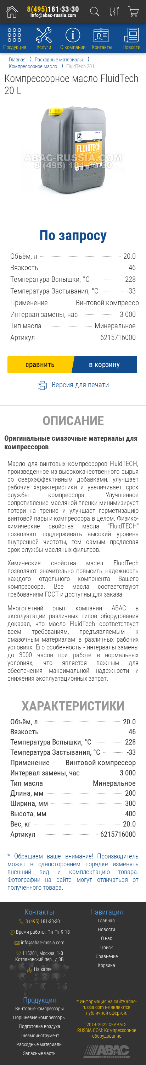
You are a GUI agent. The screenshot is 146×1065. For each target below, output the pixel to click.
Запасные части (39, 1053)
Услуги (43, 47)
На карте (42, 969)
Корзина (106, 965)
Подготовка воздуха (39, 1026)
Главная (106, 920)
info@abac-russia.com (53, 15)
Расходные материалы (39, 1044)
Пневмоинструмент (39, 1035)
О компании (72, 47)
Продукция (14, 47)
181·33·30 (53, 9)
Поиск (106, 947)
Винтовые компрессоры (39, 1008)
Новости (131, 47)
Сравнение (107, 956)
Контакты (102, 47)
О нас (106, 938)
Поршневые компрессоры (39, 1017)
